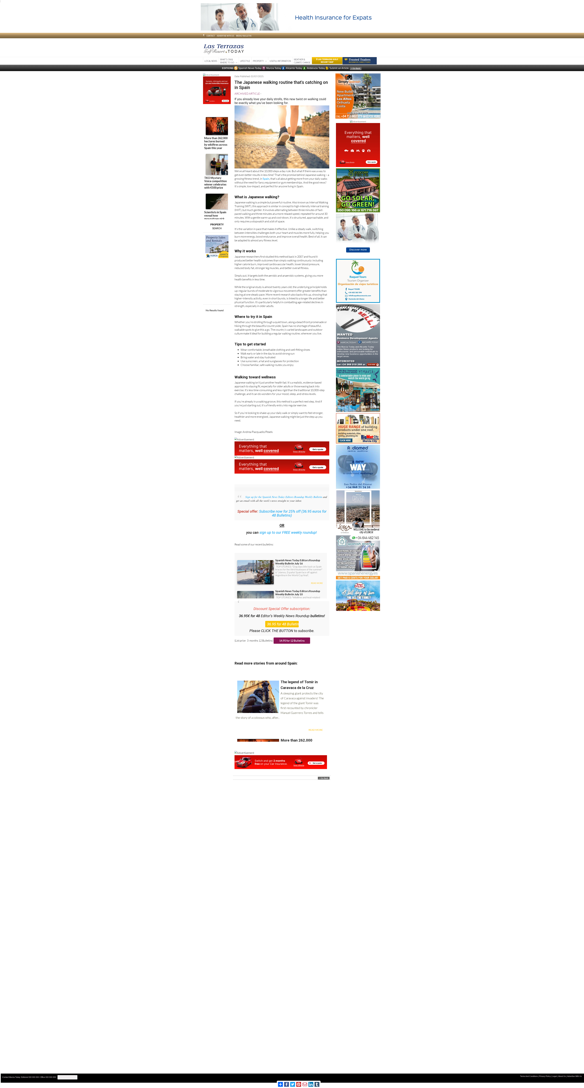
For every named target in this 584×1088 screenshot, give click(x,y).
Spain (266, 178)
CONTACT (211, 35)
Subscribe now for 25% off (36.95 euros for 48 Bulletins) (293, 513)
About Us (562, 1076)
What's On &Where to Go (227, 61)
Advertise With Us (574, 1076)
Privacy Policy (545, 1076)
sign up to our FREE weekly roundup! (288, 532)
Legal (554, 1076)
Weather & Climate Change (302, 61)
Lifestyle (245, 60)
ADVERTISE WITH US (225, 35)
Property (258, 60)
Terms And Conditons (529, 1076)
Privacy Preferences (67, 1077)
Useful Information (280, 60)
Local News (211, 60)
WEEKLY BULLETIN (243, 35)
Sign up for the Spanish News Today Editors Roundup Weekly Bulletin (283, 497)
